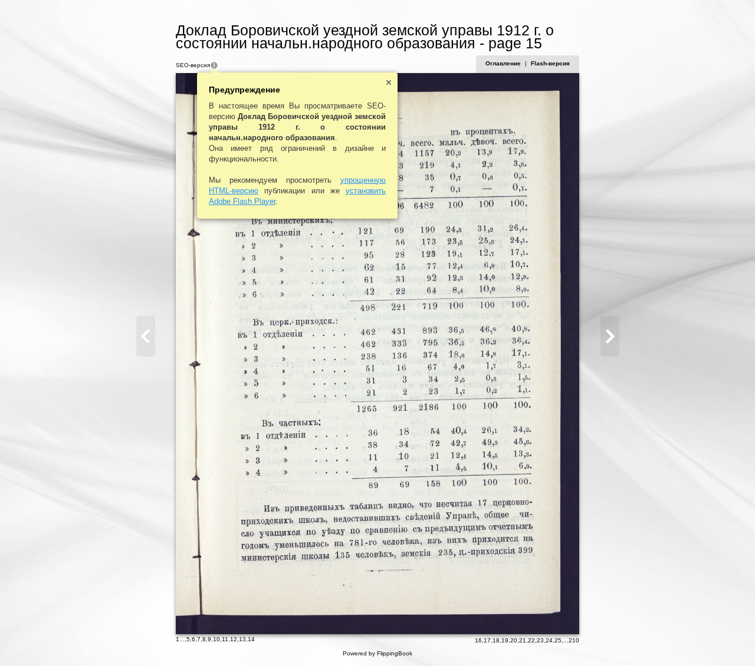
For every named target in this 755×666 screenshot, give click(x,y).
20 (513, 640)
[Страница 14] (145, 336)
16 (478, 640)
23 (540, 640)
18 (496, 640)
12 (233, 639)
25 (558, 640)
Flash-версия (550, 63)
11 (225, 639)
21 (522, 640)
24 (549, 640)
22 (531, 640)
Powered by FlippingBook (377, 653)
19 (504, 640)
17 (487, 640)
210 (574, 640)
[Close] (389, 82)
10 (216, 639)
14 (251, 639)
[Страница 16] (610, 336)
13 (242, 639)
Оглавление (503, 63)
